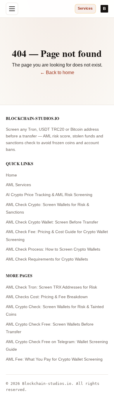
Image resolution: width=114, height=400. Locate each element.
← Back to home (57, 72)
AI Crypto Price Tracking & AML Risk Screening (49, 195)
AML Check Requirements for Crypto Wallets (47, 259)
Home (11, 175)
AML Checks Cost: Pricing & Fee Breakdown (47, 297)
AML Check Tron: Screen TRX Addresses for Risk (51, 287)
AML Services (18, 185)
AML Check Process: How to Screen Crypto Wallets (53, 249)
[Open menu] (12, 9)
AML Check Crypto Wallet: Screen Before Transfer (52, 222)
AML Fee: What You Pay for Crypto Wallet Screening (54, 359)
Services (85, 8)
